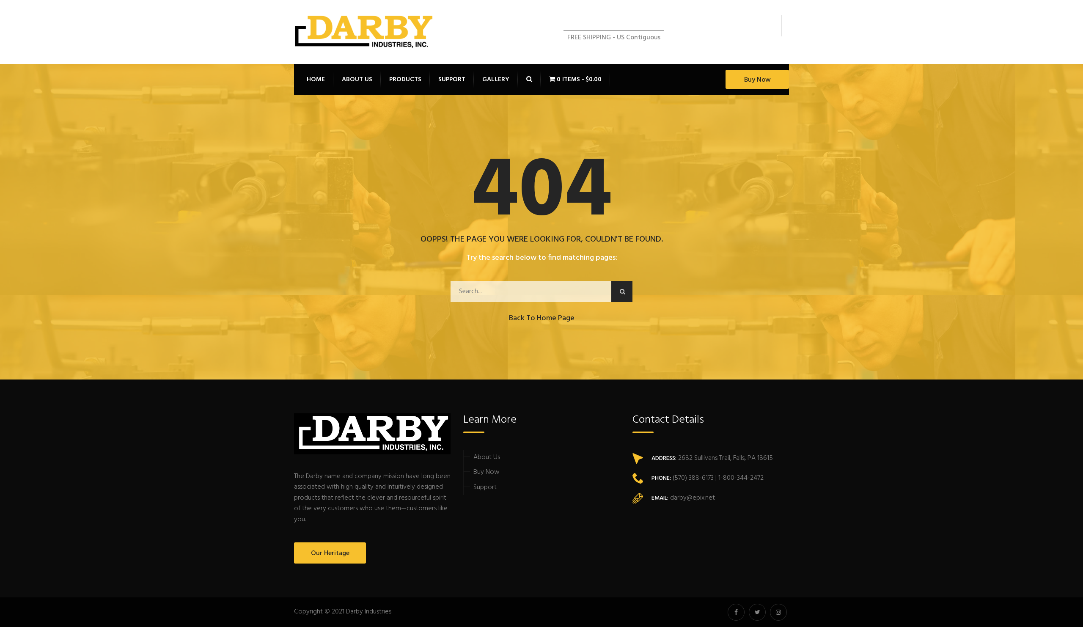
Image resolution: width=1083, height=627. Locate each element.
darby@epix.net (692, 497)
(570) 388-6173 (692, 478)
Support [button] (451, 79)
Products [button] (405, 79)
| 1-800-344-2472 (739, 478)
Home (316, 79)
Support (485, 487)
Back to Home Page (541, 318)
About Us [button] (357, 79)
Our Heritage (330, 553)
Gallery (495, 79)
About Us (486, 457)
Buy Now (757, 79)
